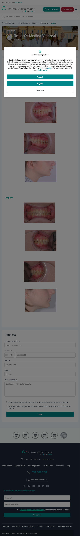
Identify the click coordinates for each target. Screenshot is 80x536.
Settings (40, 90)
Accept (40, 77)
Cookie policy (42, 70)
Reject (40, 83)
